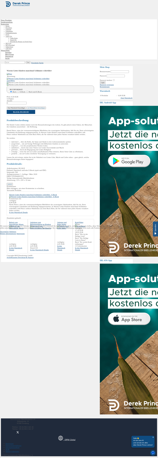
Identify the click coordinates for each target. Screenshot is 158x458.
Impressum (21, 234)
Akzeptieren (4, 232)
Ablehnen (12, 232)
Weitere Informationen (8, 234)
